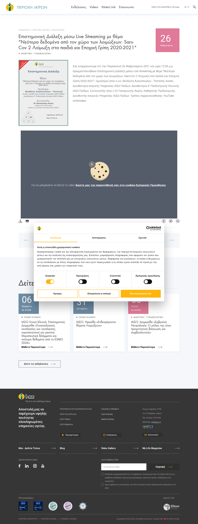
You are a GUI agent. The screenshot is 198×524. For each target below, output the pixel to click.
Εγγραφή (160, 466)
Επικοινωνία (126, 6)
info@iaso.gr (156, 422)
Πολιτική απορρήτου (28, 519)
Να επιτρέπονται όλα (140, 293)
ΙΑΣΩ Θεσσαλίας (66, 424)
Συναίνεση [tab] (55, 238)
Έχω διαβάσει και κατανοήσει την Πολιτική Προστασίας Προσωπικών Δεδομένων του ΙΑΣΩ (140, 486)
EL (186, 6)
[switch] (83, 281)
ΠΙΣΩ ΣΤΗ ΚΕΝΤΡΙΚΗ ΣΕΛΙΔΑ (165, 6)
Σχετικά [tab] (142, 238)
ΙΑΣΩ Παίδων (65, 419)
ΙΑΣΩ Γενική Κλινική (68, 414)
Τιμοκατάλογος (107, 414)
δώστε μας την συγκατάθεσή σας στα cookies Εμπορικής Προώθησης (121, 185)
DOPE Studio (174, 519)
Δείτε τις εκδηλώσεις (36, 364)
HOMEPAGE (24, 29)
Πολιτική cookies (49, 519)
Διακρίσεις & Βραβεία (110, 409)
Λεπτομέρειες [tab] (99, 238)
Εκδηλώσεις (78, 6)
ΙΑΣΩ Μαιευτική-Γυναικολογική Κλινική (76, 409)
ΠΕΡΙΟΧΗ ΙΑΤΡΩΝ (41, 29)
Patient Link (109, 6)
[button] (68, 519)
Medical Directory (107, 419)
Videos (94, 6)
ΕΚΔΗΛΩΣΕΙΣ (58, 29)
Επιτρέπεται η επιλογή (99, 293)
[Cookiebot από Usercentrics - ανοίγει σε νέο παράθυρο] (148, 228)
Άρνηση (57, 293)
